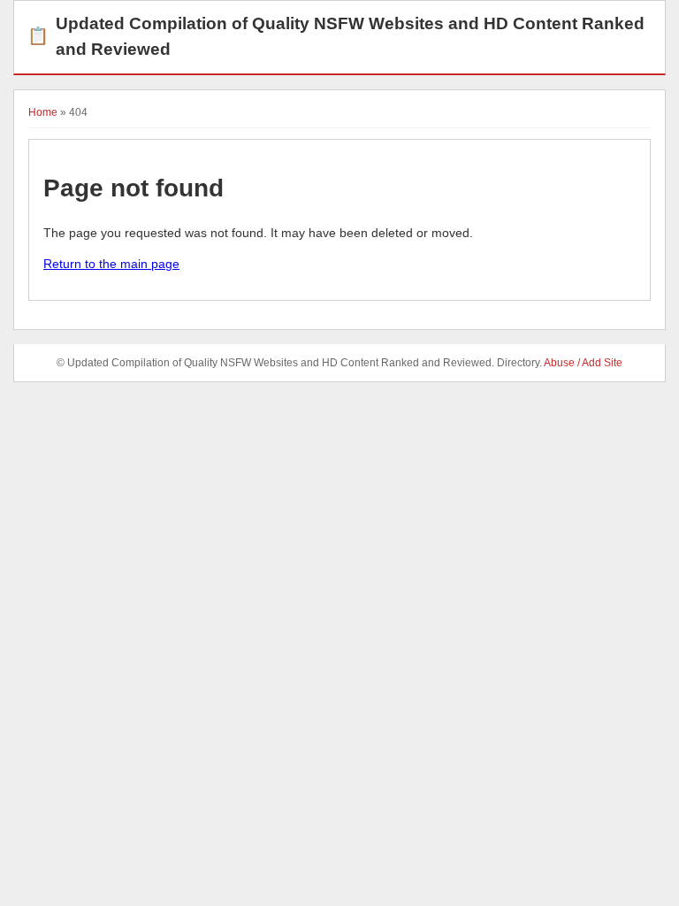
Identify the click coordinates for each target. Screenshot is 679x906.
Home (42, 112)
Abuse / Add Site (583, 363)
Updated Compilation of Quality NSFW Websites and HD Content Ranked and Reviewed (336, 36)
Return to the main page (111, 264)
